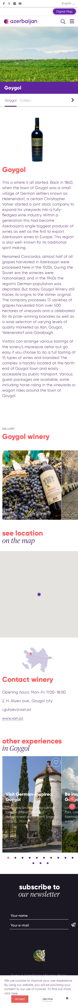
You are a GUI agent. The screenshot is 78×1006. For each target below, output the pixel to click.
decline (47, 999)
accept (20, 999)
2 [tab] (15, 858)
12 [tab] (40, 863)
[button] (39, 594)
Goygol (10, 100)
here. (14, 993)
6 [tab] (44, 858)
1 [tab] (8, 858)
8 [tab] (58, 858)
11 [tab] (33, 863)
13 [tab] (48, 863)
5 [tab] (37, 858)
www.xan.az (12, 718)
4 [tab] (30, 858)
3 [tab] (22, 858)
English (66, 3)
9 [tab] (65, 858)
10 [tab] (72, 858)
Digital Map (64, 11)
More (23, 821)
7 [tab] (51, 858)
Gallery (25, 100)
